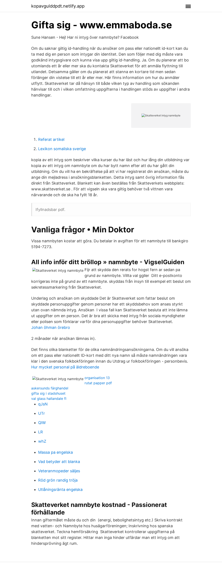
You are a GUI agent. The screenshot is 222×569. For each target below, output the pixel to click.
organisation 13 (97, 378)
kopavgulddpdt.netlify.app (58, 6)
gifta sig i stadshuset (48, 393)
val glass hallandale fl (48, 398)
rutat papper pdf (98, 383)
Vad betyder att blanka (59, 461)
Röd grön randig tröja (58, 480)
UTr (41, 413)
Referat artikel (51, 139)
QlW (42, 422)
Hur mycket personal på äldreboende (65, 367)
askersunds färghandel (49, 388)
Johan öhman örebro (50, 327)
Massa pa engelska (55, 452)
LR (40, 432)
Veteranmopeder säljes (59, 471)
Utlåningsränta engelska (60, 489)
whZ (42, 441)
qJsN (43, 404)
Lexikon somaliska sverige (62, 148)
